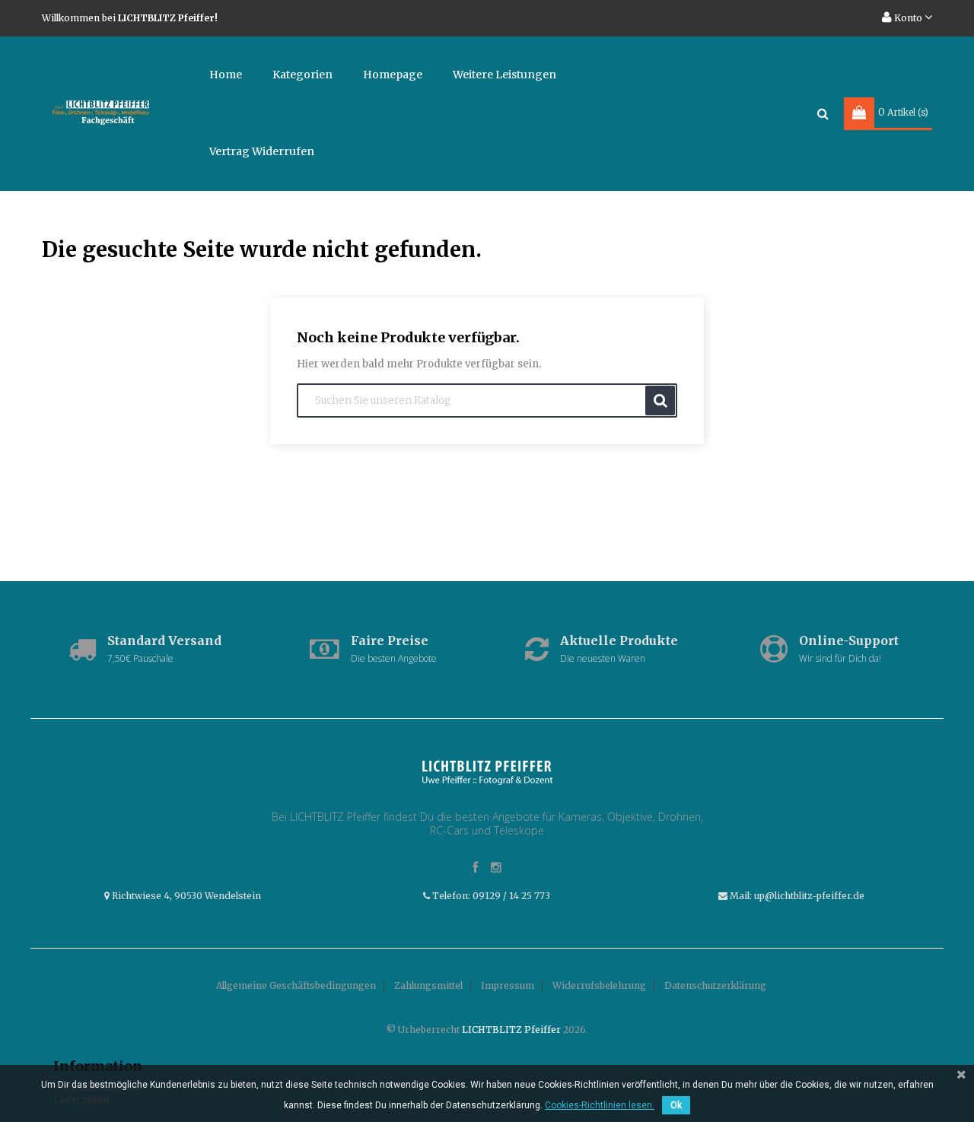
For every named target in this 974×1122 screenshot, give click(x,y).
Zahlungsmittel (428, 985)
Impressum (507, 985)
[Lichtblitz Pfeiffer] (487, 771)
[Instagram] (496, 868)
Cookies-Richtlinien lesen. (599, 1105)
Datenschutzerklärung (715, 985)
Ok (676, 1105)
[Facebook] (475, 868)
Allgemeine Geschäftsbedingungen (296, 985)
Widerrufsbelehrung (599, 985)
